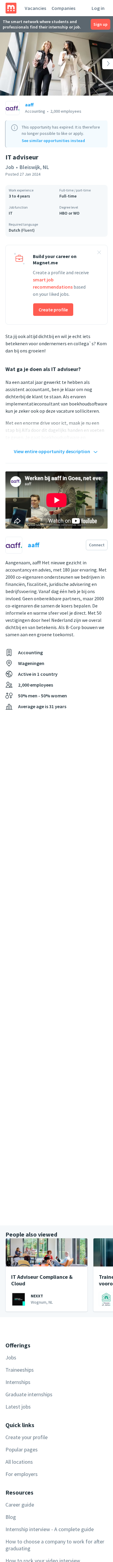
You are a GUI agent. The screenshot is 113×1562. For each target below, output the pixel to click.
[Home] (11, 8)
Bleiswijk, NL (34, 167)
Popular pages (21, 1449)
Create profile (53, 310)
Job (9, 167)
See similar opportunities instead (53, 140)
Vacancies (35, 8)
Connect (97, 545)
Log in (98, 8)
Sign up (100, 24)
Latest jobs (18, 1406)
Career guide (19, 1504)
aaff (29, 105)
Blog (10, 1516)
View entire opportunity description (52, 451)
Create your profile (26, 1437)
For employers (21, 1474)
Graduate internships (28, 1394)
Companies (63, 8)
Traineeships (19, 1369)
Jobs (10, 1357)
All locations (19, 1461)
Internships (17, 1382)
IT (11, 213)
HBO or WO (69, 213)
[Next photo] (101, 64)
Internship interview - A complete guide (49, 1529)
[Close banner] (99, 253)
